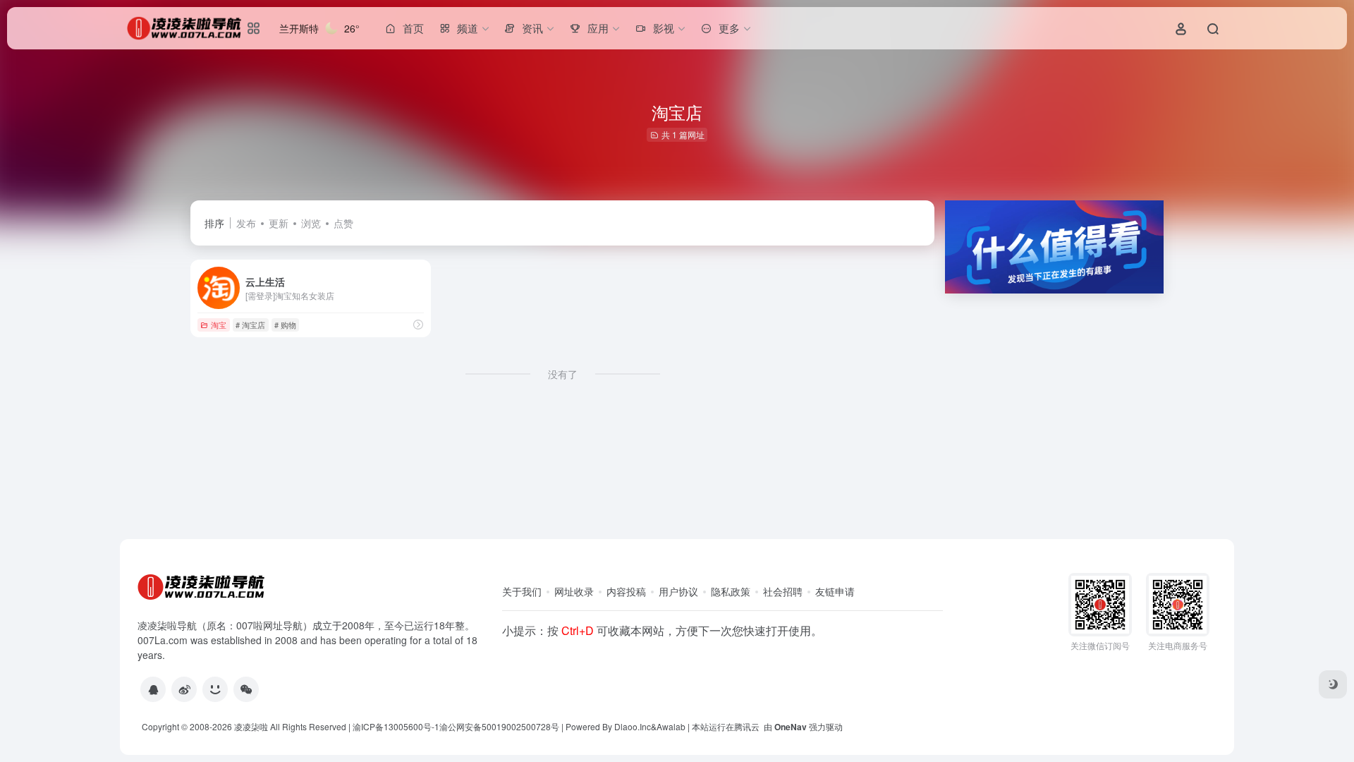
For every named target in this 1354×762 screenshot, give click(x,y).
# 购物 (285, 324)
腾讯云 (747, 726)
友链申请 (835, 591)
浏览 (311, 223)
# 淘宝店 (250, 324)
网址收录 (574, 591)
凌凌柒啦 (251, 726)
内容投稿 (626, 591)
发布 (246, 223)
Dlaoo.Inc (632, 726)
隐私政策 (730, 591)
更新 (278, 223)
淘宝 (218, 324)
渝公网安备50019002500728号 (499, 726)
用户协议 (678, 591)
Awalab (671, 726)
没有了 (563, 374)
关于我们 (522, 591)
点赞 (343, 223)
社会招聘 (783, 591)
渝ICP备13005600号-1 (396, 726)
